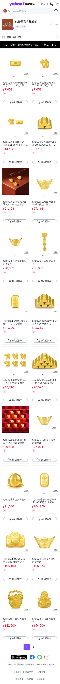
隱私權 (30, 679)
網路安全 (20, 679)
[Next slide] (27, 62)
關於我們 (29, 671)
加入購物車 (17, 102)
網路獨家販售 (14, 37)
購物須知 (41, 671)
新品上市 (47, 44)
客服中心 (18, 671)
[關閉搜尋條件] (8, 10)
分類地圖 (41, 679)
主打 (4, 44)
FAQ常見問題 (55, 44)
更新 (51, 664)
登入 (43, 4)
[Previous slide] (4, 62)
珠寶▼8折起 (38, 44)
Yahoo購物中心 (22, 4)
